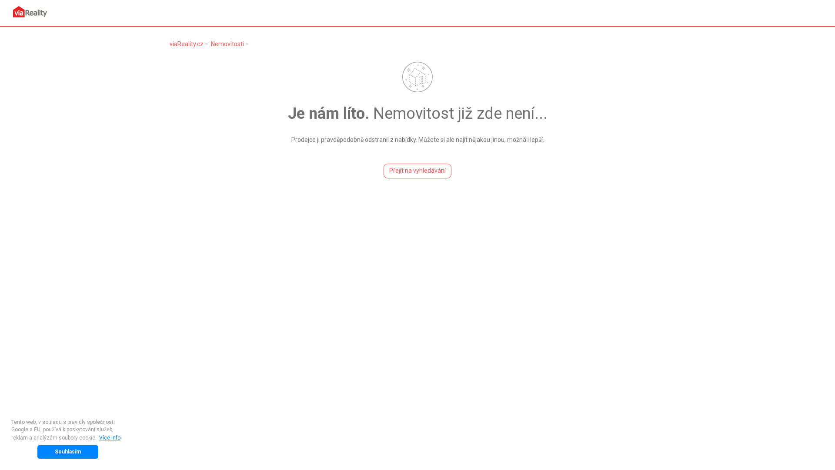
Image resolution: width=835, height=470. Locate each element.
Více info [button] (109, 438)
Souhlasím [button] (68, 452)
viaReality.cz (187, 43)
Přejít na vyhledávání (417, 170)
